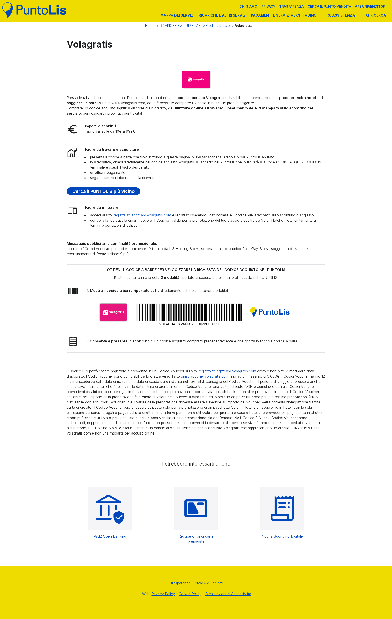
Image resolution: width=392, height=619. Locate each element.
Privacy (268, 6)
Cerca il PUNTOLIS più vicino (103, 191)
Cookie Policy (190, 594)
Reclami (216, 583)
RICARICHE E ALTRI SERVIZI (223, 15)
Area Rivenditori (370, 6)
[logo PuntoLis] (34, 10)
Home (150, 25)
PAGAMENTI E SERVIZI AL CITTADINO (284, 15)
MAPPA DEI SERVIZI (177, 15)
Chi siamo (248, 6)
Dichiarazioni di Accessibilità (228, 594)
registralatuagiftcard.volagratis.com (142, 215)
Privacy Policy (163, 594)
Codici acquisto (218, 25)
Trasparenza (291, 6)
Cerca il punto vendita (329, 6)
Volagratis (243, 25)
